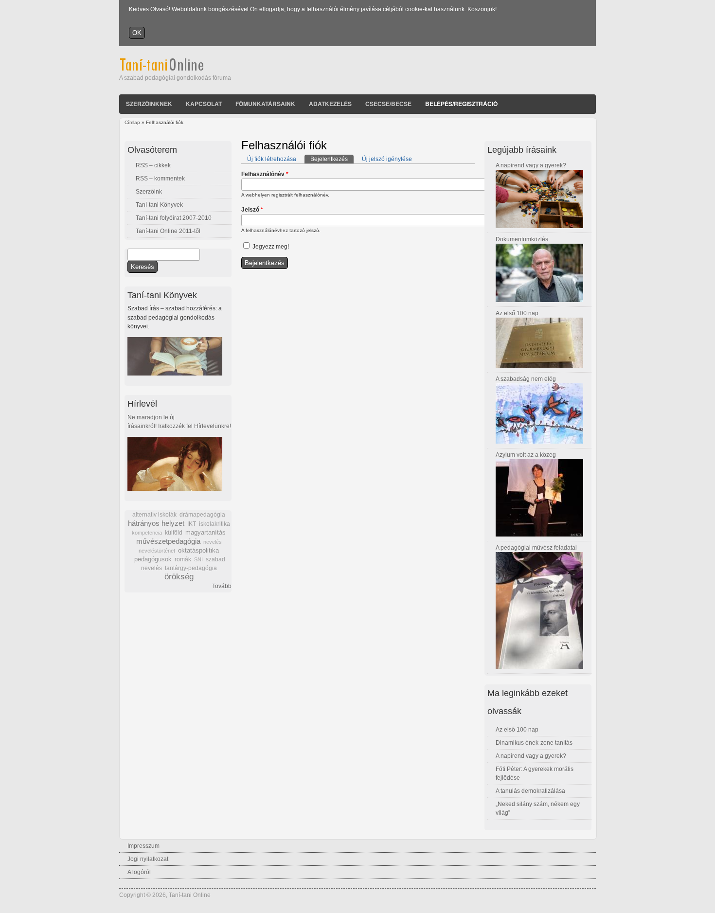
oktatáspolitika (198, 550)
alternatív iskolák (154, 514)
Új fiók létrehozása (271, 159)
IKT (191, 523)
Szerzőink (149, 191)
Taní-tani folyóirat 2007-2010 (174, 218)
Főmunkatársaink (265, 103)
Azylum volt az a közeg (526, 454)
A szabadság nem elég (526, 379)
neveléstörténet (157, 551)
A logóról (139, 872)
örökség (179, 576)
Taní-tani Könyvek (159, 204)
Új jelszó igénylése (387, 159)
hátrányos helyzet (156, 523)
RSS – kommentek (160, 178)
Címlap (132, 122)
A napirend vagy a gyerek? (531, 165)
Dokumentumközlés (522, 239)
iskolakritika (214, 523)
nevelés (212, 542)
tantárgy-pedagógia (191, 568)
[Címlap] (175, 69)
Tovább (222, 586)
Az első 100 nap (517, 313)
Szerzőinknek (149, 103)
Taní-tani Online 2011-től (168, 231)
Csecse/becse (388, 103)
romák (183, 559)
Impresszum (143, 845)
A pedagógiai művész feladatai (536, 547)
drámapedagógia (202, 514)
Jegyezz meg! (270, 246)
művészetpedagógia (168, 541)
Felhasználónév (264, 174)
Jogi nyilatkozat (147, 859)
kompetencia (147, 533)
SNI (198, 559)
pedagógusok (153, 559)
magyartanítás (205, 532)
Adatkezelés (330, 103)
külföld (173, 532)
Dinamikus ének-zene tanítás (534, 742)
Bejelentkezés (332, 159)
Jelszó (252, 209)
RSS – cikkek (153, 165)
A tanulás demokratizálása (530, 791)
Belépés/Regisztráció (461, 103)
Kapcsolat (204, 103)
